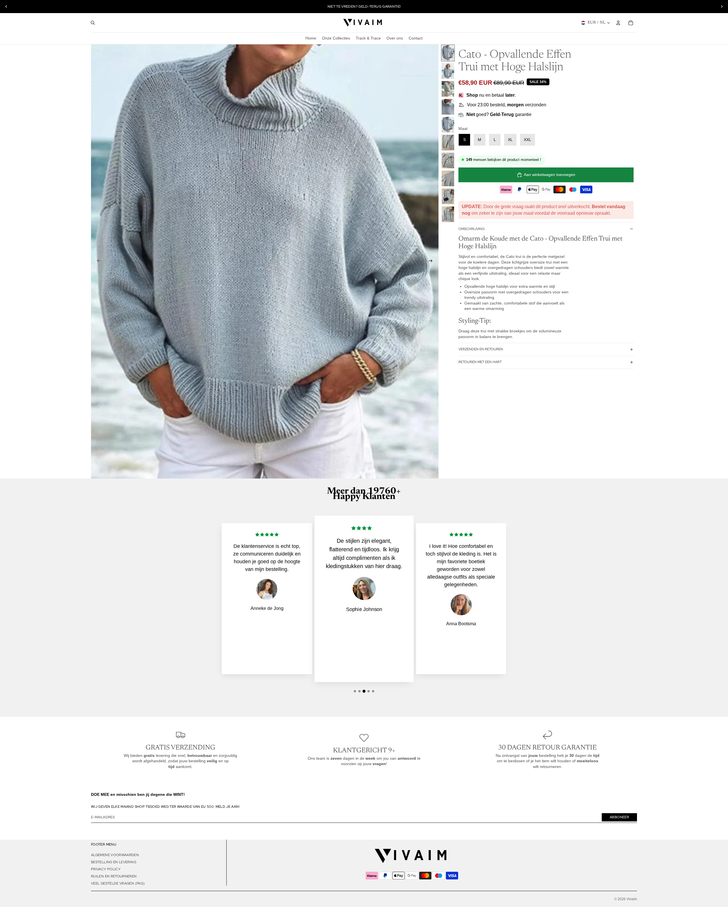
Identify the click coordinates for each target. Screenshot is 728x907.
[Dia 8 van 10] (448, 178)
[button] (355, 691)
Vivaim (631, 899)
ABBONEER (619, 817)
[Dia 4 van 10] (448, 107)
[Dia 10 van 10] (448, 214)
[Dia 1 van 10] (448, 53)
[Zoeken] (92, 22)
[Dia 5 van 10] (448, 124)
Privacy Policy (106, 869)
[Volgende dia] (721, 6)
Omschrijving (471, 229)
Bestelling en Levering (113, 862)
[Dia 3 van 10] (448, 89)
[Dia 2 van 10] (448, 71)
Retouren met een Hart (480, 362)
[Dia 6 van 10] (448, 142)
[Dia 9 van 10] (448, 196)
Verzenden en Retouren (480, 349)
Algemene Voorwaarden (115, 855)
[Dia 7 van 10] (448, 160)
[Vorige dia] (6, 6)
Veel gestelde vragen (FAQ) (118, 883)
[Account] (618, 22)
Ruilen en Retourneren (114, 876)
